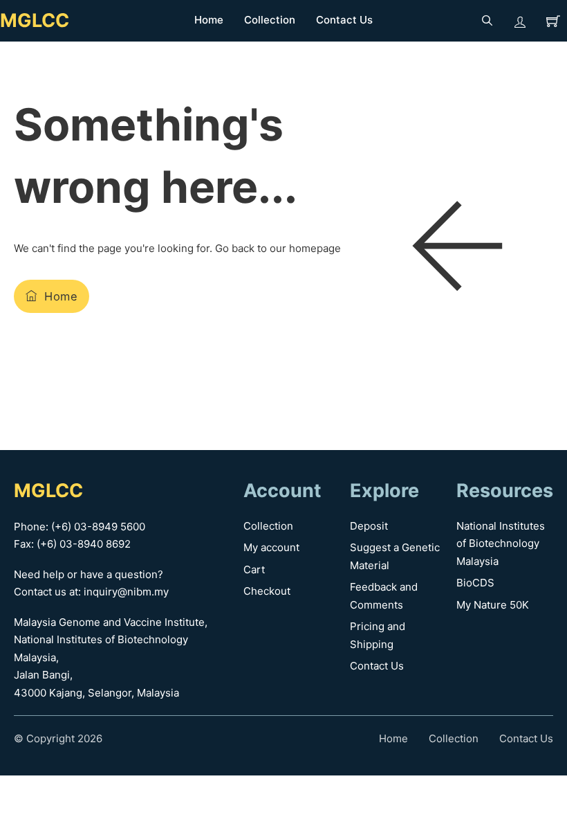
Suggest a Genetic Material (395, 556)
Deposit (369, 525)
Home (208, 19)
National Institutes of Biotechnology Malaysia (500, 543)
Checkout (266, 591)
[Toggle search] (487, 21)
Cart (254, 569)
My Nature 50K (492, 604)
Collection (269, 19)
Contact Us (344, 19)
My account (271, 547)
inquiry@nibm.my (126, 591)
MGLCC (34, 20)
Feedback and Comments (384, 595)
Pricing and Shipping (377, 635)
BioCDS (475, 582)
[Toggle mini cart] (553, 21)
